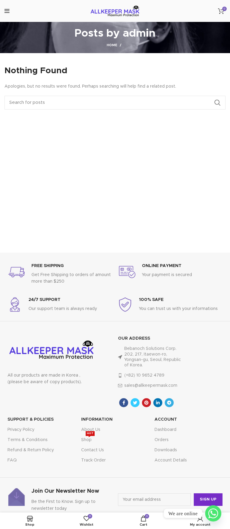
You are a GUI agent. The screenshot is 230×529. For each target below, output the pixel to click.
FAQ (12, 460)
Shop (87, 438)
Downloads (166, 450)
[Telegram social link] (169, 402)
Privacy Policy (20, 430)
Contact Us (92, 450)
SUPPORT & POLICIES (30, 419)
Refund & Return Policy (30, 450)
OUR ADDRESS (134, 338)
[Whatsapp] (213, 513)
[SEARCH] (217, 103)
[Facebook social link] (123, 402)
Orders (162, 440)
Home (112, 45)
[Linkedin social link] (157, 402)
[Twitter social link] (135, 402)
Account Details (171, 460)
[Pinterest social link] (146, 402)
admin (139, 33)
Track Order (93, 460)
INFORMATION (97, 419)
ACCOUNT (166, 419)
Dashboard (165, 430)
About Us (90, 430)
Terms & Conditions (27, 440)
